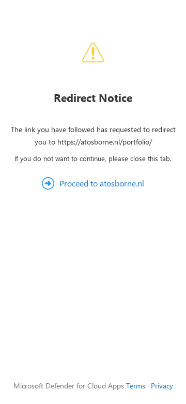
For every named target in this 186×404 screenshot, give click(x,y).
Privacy (162, 386)
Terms (135, 386)
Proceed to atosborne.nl (101, 183)
